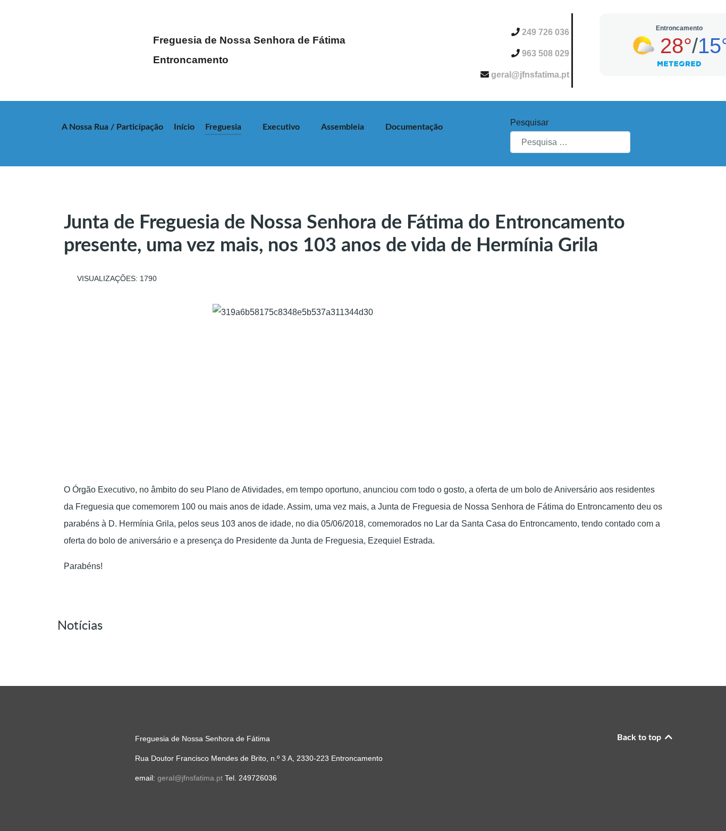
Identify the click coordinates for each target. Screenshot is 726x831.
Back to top (640, 737)
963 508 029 (546, 53)
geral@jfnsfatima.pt (531, 74)
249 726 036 (546, 32)
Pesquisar (529, 122)
